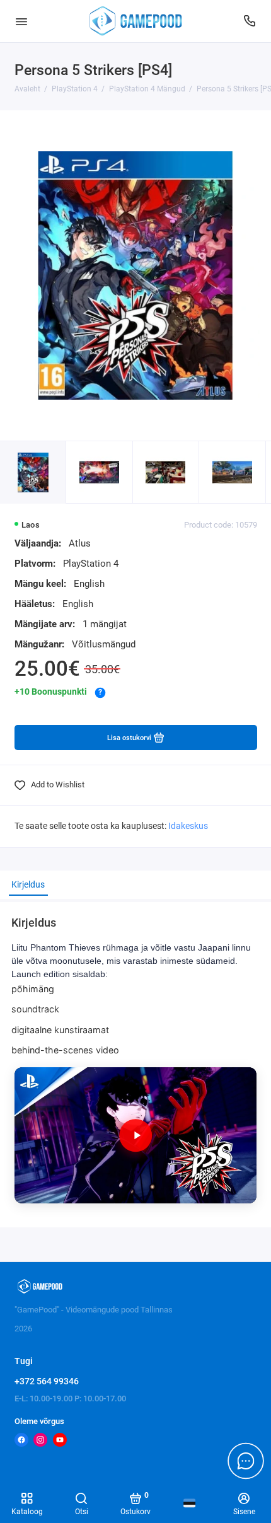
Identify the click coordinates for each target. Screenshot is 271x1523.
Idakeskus (188, 826)
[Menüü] (21, 21)
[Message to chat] (246, 1461)
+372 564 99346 (46, 1381)
